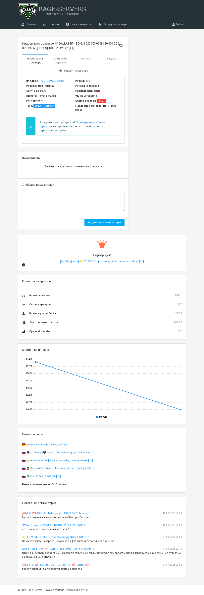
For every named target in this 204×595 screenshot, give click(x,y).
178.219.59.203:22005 (51, 80)
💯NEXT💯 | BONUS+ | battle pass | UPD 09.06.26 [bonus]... (55, 513)
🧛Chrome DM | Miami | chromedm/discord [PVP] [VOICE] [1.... (61, 468)
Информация (79, 24)
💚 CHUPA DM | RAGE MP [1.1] (43, 476)
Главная (31, 24)
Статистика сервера (60, 60)
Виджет (111, 58)
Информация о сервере (35, 60)
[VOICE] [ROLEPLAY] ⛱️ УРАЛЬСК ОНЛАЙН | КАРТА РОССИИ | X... (59, 548)
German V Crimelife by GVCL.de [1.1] (47, 444)
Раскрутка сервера (115, 24)
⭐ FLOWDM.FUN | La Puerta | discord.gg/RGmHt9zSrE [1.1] (56, 537)
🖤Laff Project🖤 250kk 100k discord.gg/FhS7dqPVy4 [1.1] (60, 452)
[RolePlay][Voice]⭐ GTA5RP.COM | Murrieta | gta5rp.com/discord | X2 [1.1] (102, 261)
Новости (54, 24)
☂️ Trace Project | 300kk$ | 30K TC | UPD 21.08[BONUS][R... (55, 525)
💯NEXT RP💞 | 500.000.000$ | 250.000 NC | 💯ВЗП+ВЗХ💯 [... (57, 564)
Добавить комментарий (107, 222)
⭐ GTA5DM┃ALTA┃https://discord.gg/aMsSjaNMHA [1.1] (59, 460)
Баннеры (86, 58)
